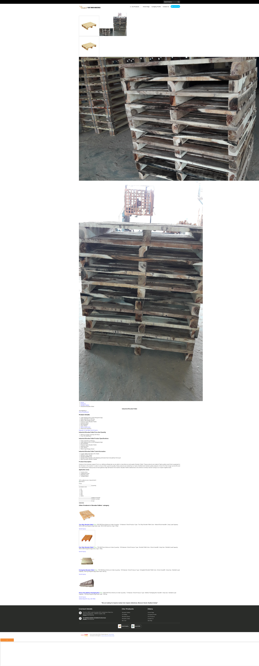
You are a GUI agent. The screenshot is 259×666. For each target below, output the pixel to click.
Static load (83, 441)
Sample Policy (84, 457)
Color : (156, 524)
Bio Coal (124, 620)
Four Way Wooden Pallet (86, 547)
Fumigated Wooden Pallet (86, 570)
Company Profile (156, 6)
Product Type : (140, 524)
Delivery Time (84, 455)
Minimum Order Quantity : (113, 524)
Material (83, 446)
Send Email (176, 6)
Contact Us (166, 6)
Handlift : (166, 524)
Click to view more (85, 427)
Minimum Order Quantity (87, 434)
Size (82, 443)
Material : (125, 524)
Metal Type (84, 449)
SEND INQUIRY (83, 599)
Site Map (150, 620)
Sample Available (85, 456)
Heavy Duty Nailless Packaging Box (89, 592)
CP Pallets (124, 614)
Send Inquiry (94, 430)
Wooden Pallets (126, 612)
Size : (166, 547)
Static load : (101, 526)
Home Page (146, 6)
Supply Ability (84, 453)
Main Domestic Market (87, 459)
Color (82, 447)
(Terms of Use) (111, 634)
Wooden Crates (126, 618)
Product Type (84, 445)
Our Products (135, 6)
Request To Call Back (84, 430)
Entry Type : (113, 526)
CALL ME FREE (91, 599)
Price (82, 436)
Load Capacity (84, 442)
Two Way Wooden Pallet (86, 524)
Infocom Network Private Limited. (107, 635)
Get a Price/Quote (84, 412)
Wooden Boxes (126, 616)
